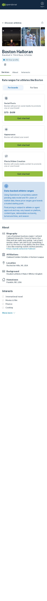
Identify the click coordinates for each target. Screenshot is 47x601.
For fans (34, 87)
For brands (13, 87)
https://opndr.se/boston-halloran (21, 248)
